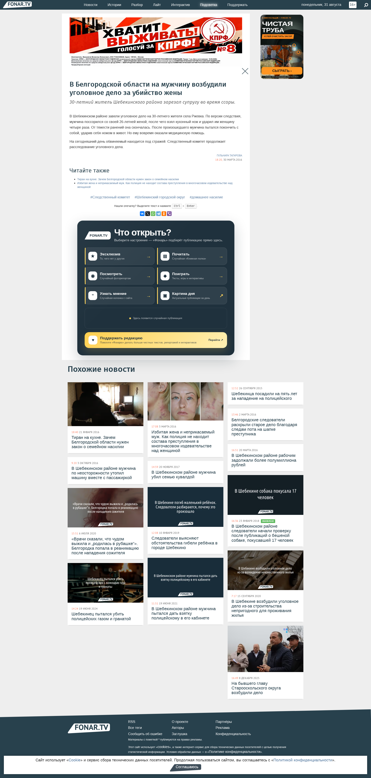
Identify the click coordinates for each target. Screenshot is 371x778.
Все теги (135, 727)
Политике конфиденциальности (234, 751)
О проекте (180, 721)
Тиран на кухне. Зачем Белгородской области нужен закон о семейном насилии (128, 179)
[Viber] (169, 213)
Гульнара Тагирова (229, 155)
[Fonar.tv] (17, 5)
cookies (163, 747)
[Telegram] (158, 213)
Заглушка (179, 734)
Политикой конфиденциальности (302, 760)
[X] (147, 213)
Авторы (178, 727)
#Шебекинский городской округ (160, 197)
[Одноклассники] (164, 213)
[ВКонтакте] (142, 213)
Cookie (74, 760)
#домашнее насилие (206, 197)
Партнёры (224, 721)
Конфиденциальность (233, 734)
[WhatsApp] (153, 213)
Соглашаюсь (187, 766)
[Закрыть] (245, 71)
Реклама (223, 727)
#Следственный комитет (110, 197)
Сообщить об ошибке (145, 734)
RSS (131, 721)
